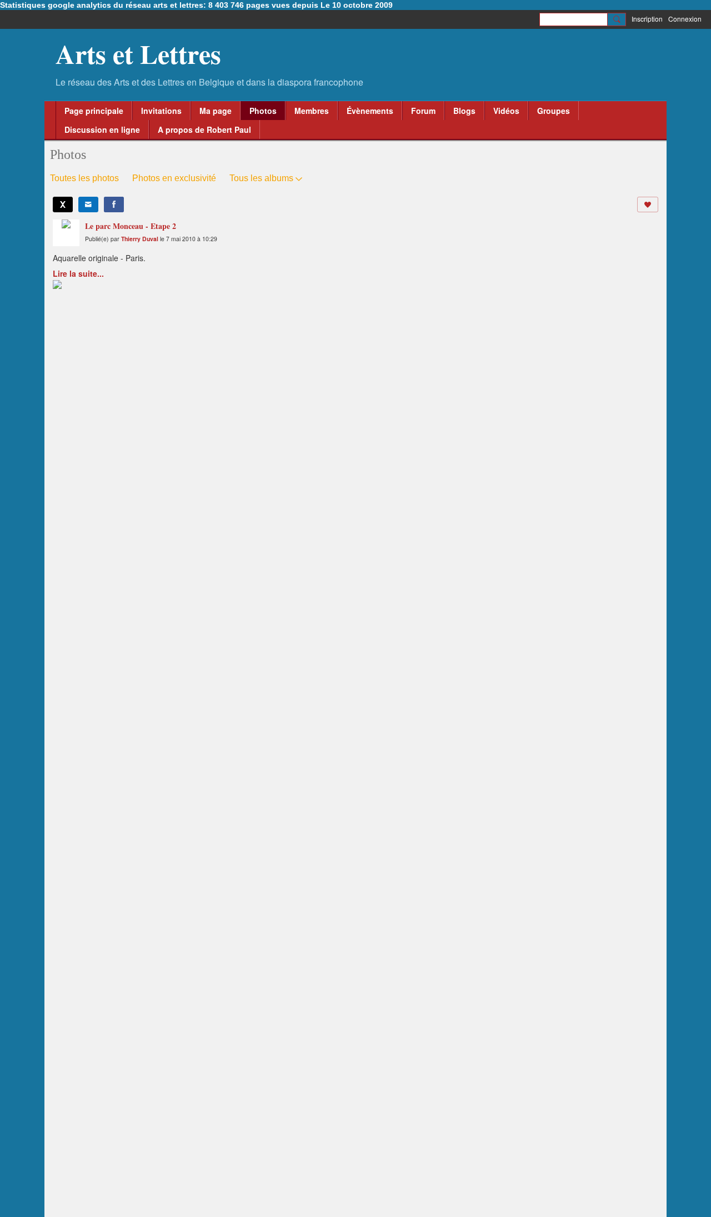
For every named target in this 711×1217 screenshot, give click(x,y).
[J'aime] (647, 204)
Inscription (647, 18)
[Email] (88, 204)
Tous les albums (261, 178)
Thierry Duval (139, 239)
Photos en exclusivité (174, 178)
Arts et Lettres (138, 53)
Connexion (685, 18)
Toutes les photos (84, 178)
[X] (63, 204)
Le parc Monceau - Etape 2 (130, 226)
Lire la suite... (78, 273)
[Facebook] (114, 204)
